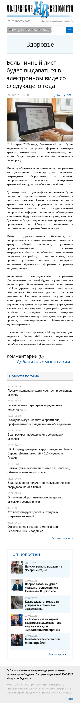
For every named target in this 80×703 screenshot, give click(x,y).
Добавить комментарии (43, 361)
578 (69, 95)
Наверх (69, 698)
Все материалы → (62, 538)
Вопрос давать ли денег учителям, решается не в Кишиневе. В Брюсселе (41, 587)
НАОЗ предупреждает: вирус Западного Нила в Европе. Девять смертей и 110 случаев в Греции (40, 453)
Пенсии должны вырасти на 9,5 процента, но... (43, 568)
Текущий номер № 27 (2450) (29, 30)
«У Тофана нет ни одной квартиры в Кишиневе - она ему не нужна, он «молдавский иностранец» (43, 624)
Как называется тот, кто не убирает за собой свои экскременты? (42, 605)
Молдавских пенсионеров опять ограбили (42, 641)
